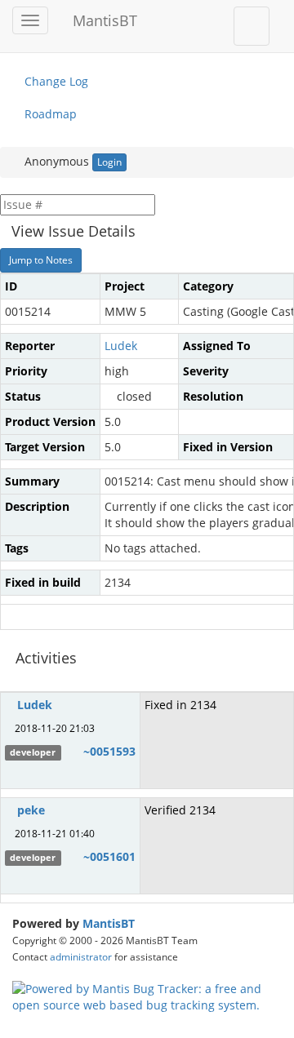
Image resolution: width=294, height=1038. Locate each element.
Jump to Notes (41, 260)
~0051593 (109, 751)
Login (109, 162)
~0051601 (109, 856)
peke (31, 810)
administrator (81, 956)
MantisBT (108, 923)
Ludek (121, 345)
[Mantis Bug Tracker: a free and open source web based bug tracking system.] (147, 996)
